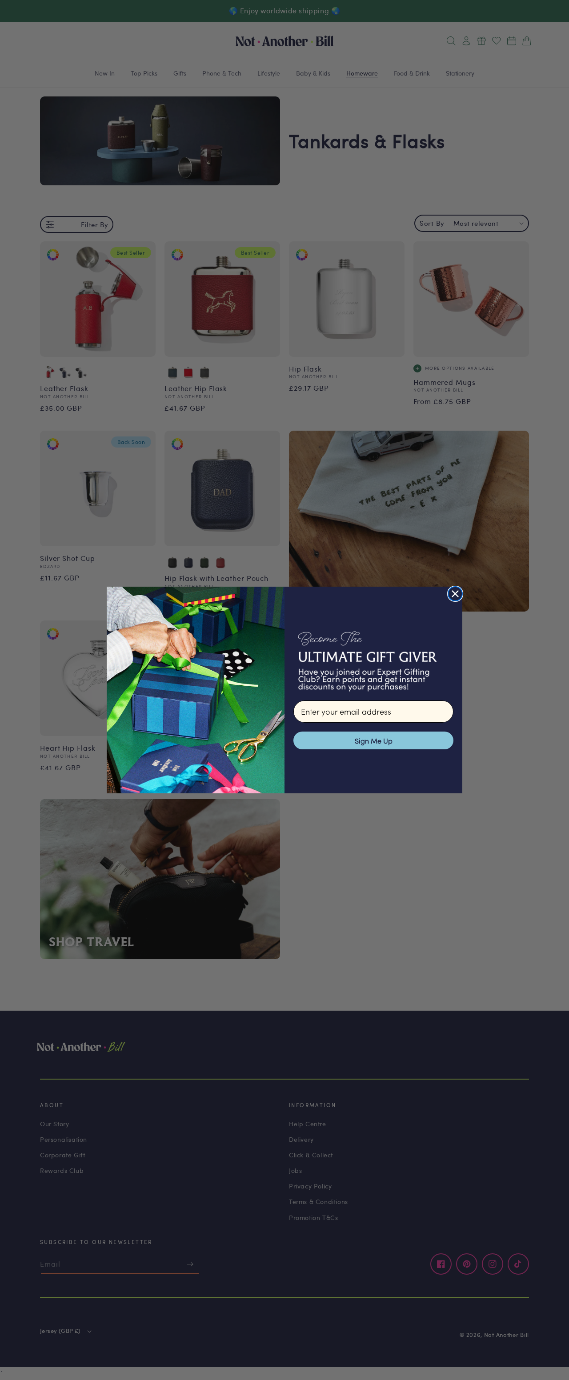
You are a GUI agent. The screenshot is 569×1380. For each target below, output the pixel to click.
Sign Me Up (374, 740)
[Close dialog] (455, 594)
